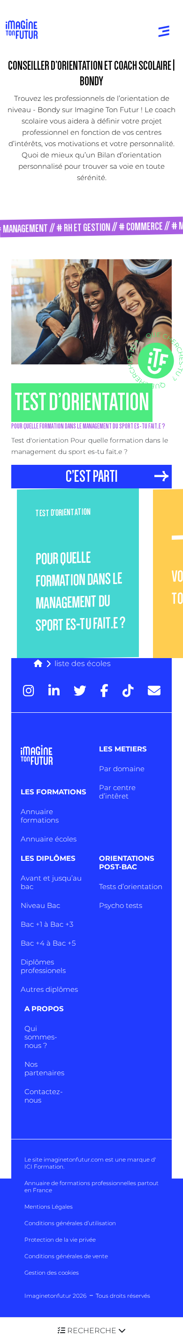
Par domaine (122, 768)
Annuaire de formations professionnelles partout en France (91, 1186)
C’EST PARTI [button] (92, 476)
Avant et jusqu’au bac (51, 882)
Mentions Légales (48, 1206)
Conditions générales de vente (66, 1256)
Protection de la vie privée (60, 1239)
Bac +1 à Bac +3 (47, 924)
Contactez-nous (43, 1096)
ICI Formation (43, 1166)
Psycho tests (120, 905)
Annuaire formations (40, 816)
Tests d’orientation (130, 886)
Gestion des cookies (51, 1272)
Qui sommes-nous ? (40, 1037)
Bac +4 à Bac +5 (48, 943)
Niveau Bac (40, 905)
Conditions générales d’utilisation (70, 1223)
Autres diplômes (49, 989)
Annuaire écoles (48, 838)
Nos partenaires (44, 1068)
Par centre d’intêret (117, 791)
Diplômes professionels (43, 966)
